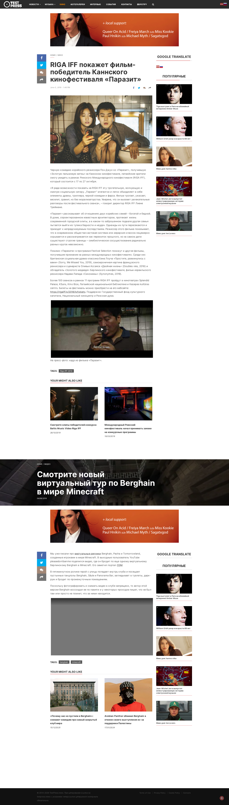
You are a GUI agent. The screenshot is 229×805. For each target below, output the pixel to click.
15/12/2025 (55, 727)
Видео (47, 464)
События (111, 4)
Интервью (95, 4)
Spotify (143, 4)
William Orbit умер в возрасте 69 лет (173, 139)
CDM (120, 565)
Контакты (126, 4)
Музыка (49, 4)
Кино (62, 4)
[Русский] (161, 66)
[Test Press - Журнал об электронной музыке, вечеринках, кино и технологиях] (15, 4)
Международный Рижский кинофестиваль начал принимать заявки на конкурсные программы (128, 428)
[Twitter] (41, 65)
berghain (64, 662)
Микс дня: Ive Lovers (165, 233)
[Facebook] (41, 58)
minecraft (76, 662)
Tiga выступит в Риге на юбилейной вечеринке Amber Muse (172, 107)
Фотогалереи (78, 4)
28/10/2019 (55, 432)
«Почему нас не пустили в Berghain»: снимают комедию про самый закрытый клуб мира (73, 720)
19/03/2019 (110, 436)
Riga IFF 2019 (66, 371)
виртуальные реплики (88, 553)
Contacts (187, 793)
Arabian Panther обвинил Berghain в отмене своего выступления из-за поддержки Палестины (125, 720)
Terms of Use (145, 793)
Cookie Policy (174, 793)
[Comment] (41, 72)
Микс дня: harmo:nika (166, 169)
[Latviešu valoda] (158, 66)
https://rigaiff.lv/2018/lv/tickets (67, 291)
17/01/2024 (110, 727)
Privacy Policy (159, 793)
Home (53, 55)
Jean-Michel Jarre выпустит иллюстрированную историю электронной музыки (170, 201)
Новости (34, 4)
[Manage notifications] (222, 798)
